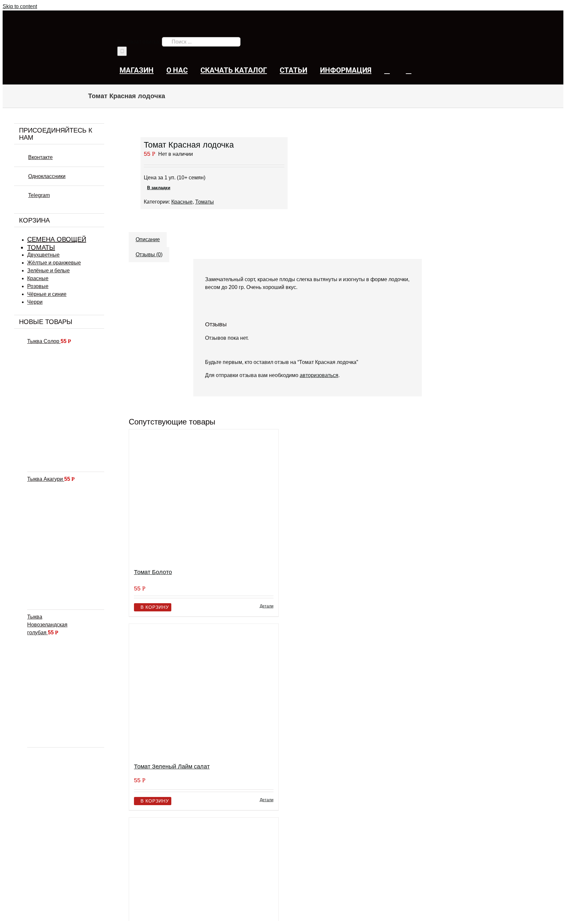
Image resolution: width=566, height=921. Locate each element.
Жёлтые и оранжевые (54, 262)
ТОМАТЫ (41, 247)
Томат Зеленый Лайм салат (172, 766)
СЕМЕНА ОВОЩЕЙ (56, 239)
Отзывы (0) (149, 254)
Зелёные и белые (48, 270)
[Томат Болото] (203, 496)
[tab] (148, 236)
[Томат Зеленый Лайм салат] (203, 690)
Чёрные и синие (46, 294)
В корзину (155, 607)
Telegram (39, 195)
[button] (409, 70)
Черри (35, 302)
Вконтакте (40, 157)
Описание (148, 239)
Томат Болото (153, 572)
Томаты (204, 202)
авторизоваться (319, 375)
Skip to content (20, 6)
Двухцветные (43, 255)
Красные (182, 202)
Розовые (37, 286)
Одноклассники (47, 176)
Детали (267, 606)
